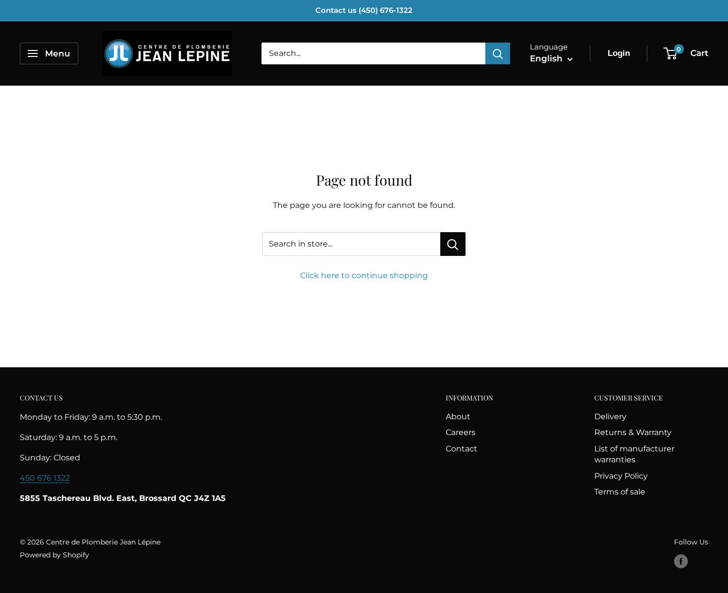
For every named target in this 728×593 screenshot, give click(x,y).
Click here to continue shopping (364, 275)
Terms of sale (619, 491)
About (458, 416)
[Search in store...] (453, 244)
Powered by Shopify (54, 554)
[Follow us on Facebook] (681, 561)
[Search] (497, 53)
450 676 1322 (45, 478)
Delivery (610, 416)
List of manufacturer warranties (634, 454)
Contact (461, 448)
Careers (460, 432)
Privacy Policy (621, 476)
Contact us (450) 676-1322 (364, 10)
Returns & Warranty (633, 432)
